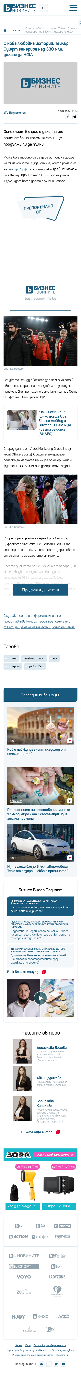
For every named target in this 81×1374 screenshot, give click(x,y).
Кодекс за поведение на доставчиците (28, 1350)
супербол (14, 666)
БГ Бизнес (16, 801)
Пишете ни (62, 1355)
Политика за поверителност (50, 1345)
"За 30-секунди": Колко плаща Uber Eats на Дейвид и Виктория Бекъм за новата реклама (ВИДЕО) (55, 423)
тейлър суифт (35, 658)
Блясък (15, 30)
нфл (55, 658)
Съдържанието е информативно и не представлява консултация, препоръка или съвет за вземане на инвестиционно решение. (39, 621)
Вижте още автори (37, 1132)
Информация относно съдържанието (32, 1355)
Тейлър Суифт (18, 169)
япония (12, 658)
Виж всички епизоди (23, 972)
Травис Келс (36, 666)
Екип (28, 1345)
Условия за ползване (63, 1350)
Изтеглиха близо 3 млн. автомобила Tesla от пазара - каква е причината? (37, 868)
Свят (13, 741)
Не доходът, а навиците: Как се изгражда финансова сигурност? (34, 902)
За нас (18, 1345)
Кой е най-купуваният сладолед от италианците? (36, 751)
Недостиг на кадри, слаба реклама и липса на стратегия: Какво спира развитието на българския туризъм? (39, 924)
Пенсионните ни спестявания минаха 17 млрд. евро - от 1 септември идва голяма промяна (38, 814)
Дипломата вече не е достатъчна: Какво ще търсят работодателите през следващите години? (39, 950)
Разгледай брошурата (54, 1155)
